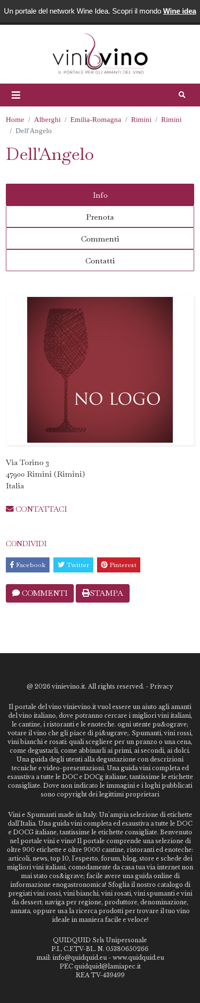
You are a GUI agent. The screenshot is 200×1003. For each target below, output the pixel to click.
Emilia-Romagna (95, 119)
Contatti (100, 261)
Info (100, 195)
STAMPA (106, 593)
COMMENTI (43, 593)
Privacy (161, 686)
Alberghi (47, 119)
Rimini (141, 119)
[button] (16, 95)
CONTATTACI (40, 509)
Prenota (100, 217)
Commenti (100, 239)
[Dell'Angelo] (100, 369)
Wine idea (179, 11)
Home (15, 119)
